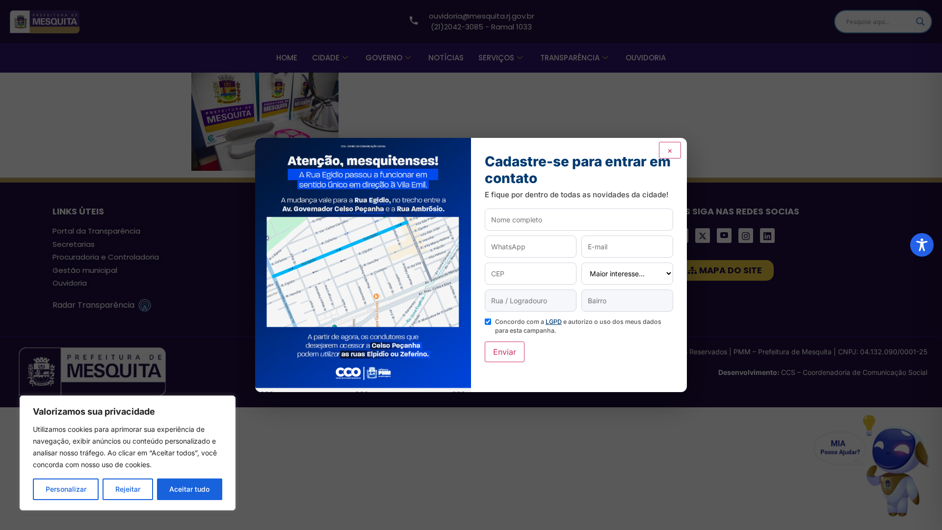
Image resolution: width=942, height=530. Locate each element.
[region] (128, 453)
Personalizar (66, 489)
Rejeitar (127, 489)
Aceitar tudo (189, 489)
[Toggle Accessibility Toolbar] (922, 245)
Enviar (504, 352)
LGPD (554, 321)
